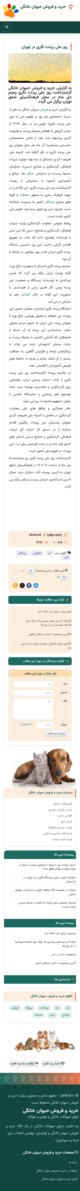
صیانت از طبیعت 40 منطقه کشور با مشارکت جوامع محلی (45, 892)
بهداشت (43, 1008)
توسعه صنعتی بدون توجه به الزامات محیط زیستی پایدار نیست (47, 905)
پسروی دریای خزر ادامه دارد (53, 611)
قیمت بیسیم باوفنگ (60, 827)
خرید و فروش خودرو (60, 810)
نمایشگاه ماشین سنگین (57, 833)
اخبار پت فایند (51, 1063)
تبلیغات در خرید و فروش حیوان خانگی (56, 1171)
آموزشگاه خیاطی (62, 804)
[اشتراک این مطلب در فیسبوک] (29, 585)
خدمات (38, 1015)
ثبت (17, 444)
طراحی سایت (64, 815)
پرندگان (50, 202)
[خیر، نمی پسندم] (64, 577)
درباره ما (73, 1162)
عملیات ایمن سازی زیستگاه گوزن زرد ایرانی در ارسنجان (49, 879)
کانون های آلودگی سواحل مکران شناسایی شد (46, 646)
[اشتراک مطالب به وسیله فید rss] (15, 585)
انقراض (26, 294)
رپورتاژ (29, 1008)
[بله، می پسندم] (30, 571)
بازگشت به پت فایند (22, 1063)
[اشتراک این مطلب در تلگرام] (36, 585)
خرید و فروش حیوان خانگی (43, 7)
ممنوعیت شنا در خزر (63, 954)
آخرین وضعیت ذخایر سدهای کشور (49, 634)
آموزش (15, 1008)
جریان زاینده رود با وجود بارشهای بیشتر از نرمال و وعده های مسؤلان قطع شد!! (47, 867)
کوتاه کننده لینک (62, 839)
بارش (52, 1015)
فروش (44, 109)
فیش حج (66, 821)
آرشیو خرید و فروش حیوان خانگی (59, 1179)
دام (57, 1008)
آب (49, 553)
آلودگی (65, 1015)
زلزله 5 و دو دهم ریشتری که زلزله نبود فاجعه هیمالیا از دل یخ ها (48, 623)
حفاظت (25, 195)
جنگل (30, 173)
